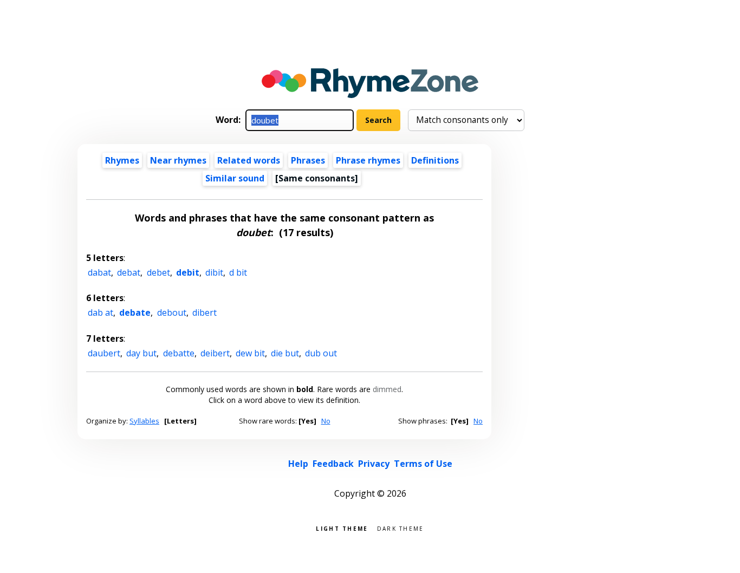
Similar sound (234, 178)
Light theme (342, 528)
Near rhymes (178, 160)
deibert (215, 353)
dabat (99, 272)
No (325, 421)
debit (187, 272)
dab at (100, 312)
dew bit (250, 353)
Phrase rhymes (368, 160)
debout (171, 312)
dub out (321, 353)
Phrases (308, 160)
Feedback (333, 464)
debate (135, 312)
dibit (214, 272)
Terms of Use (423, 464)
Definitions (435, 160)
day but (141, 353)
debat (128, 272)
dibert (204, 312)
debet (158, 272)
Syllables (144, 421)
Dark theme (400, 528)
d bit (238, 272)
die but (285, 353)
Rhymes (122, 160)
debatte (178, 353)
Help (298, 464)
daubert (104, 353)
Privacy (374, 464)
